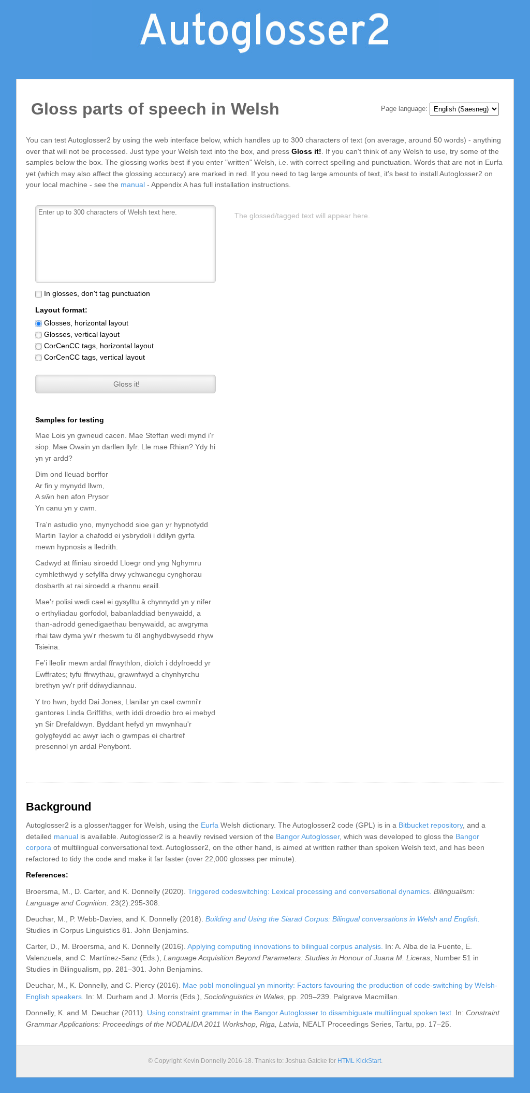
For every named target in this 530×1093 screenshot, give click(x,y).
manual (133, 184)
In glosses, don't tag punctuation (97, 293)
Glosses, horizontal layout (86, 323)
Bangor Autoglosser (308, 836)
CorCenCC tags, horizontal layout (99, 346)
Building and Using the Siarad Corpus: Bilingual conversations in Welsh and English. (342, 919)
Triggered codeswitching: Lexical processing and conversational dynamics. (310, 891)
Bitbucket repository (431, 825)
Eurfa (209, 825)
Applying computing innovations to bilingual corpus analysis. (285, 946)
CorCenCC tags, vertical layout (94, 357)
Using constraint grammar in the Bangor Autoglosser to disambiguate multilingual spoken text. (300, 1013)
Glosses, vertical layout (82, 334)
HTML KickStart (359, 1061)
